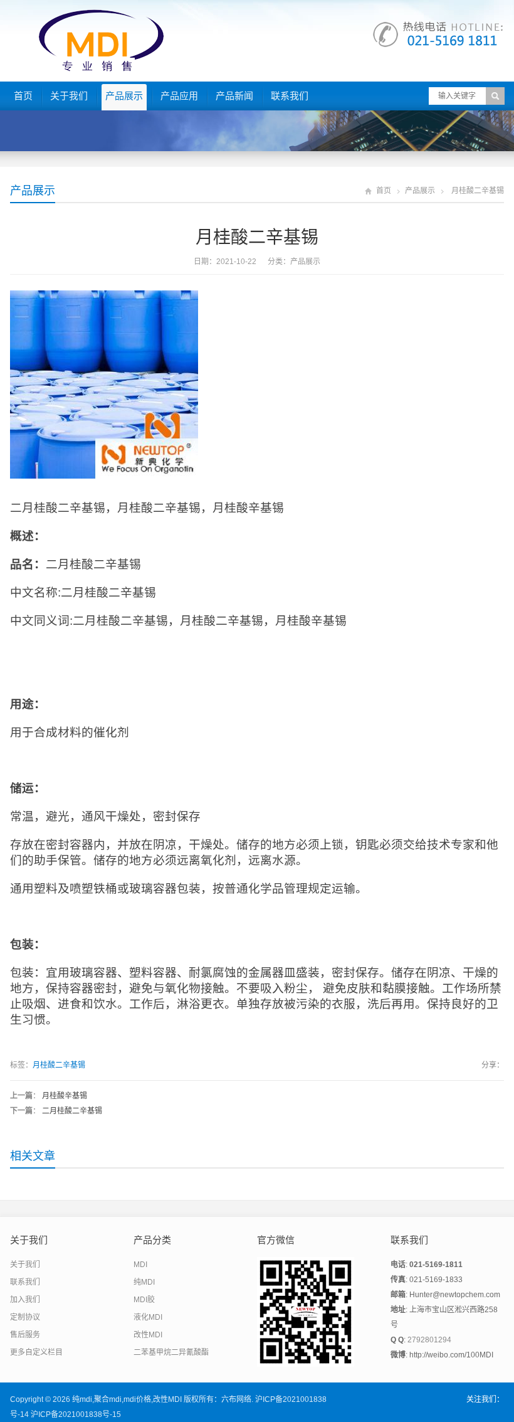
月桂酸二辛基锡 (59, 1065)
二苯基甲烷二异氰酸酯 (171, 1352)
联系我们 (289, 95)
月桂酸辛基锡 (64, 1095)
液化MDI (148, 1317)
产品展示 (124, 95)
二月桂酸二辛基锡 (72, 1110)
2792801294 (429, 1339)
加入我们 (25, 1299)
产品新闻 (234, 95)
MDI (140, 1264)
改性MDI (148, 1334)
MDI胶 (144, 1299)
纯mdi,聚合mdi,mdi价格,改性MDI (127, 1399)
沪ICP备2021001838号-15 (76, 1414)
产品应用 (179, 95)
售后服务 (25, 1334)
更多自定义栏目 (36, 1352)
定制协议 (25, 1317)
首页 (23, 95)
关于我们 (69, 95)
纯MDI (144, 1282)
